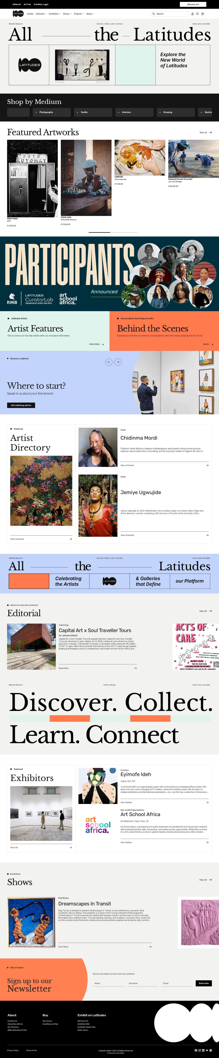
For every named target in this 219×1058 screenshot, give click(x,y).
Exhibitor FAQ (83, 1024)
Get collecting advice (21, 405)
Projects (78, 14)
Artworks (40, 14)
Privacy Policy (13, 1050)
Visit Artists (94, 344)
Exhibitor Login (41, 4)
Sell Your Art (83, 1021)
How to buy (47, 1021)
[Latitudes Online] (18, 14)
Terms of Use (31, 1050)
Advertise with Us (15, 1024)
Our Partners (13, 1027)
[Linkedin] (203, 1050)
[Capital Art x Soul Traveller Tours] (88, 647)
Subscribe (204, 983)
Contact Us (12, 1021)
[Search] (154, 14)
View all (203, 132)
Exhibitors (54, 14)
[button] (203, 14)
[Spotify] (210, 1050)
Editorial (17, 4)
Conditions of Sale (50, 1024)
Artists (30, 14)
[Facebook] (196, 1050)
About (89, 14)
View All (203, 611)
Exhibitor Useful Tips (86, 1027)
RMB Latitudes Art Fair (17, 1030)
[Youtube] (207, 1050)
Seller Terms (83, 1030)
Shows (66, 14)
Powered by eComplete (115, 1053)
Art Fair (27, 4)
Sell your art (193, 4)
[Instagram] (199, 1050)
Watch (206, 344)
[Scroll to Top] (214, 1044)
